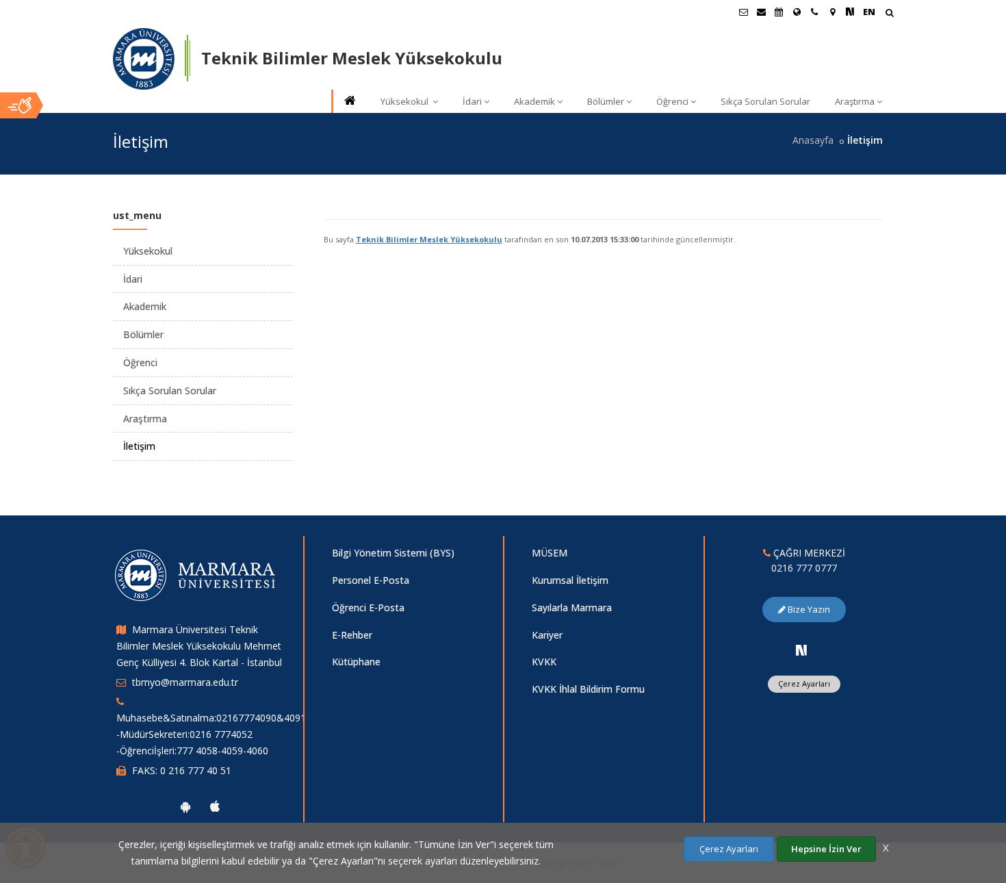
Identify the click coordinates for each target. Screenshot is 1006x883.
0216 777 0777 (804, 567)
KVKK (544, 661)
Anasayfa (813, 139)
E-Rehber (352, 634)
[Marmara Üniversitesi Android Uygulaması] (185, 806)
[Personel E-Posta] (761, 11)
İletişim (139, 445)
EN (869, 11)
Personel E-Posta (370, 580)
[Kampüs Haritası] (832, 11)
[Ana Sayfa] (349, 102)
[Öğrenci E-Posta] (743, 11)
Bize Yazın (808, 609)
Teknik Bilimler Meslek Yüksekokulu (429, 239)
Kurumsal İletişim (570, 580)
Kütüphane (356, 661)
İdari (472, 101)
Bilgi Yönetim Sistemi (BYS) (393, 552)
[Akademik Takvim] (779, 11)
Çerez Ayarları (804, 683)
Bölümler (605, 101)
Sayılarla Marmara (572, 607)
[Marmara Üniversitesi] (144, 59)
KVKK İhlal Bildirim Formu (588, 688)
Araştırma (855, 101)
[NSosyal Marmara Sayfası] (850, 11)
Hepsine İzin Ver (826, 849)
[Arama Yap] (889, 14)
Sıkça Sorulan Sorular (765, 101)
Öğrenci (672, 101)
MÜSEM (549, 552)
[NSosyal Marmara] (801, 650)
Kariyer (547, 634)
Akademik (534, 101)
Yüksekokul (405, 101)
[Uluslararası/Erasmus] (796, 11)
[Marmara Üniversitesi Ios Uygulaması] (215, 806)
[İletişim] (814, 11)
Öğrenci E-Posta (368, 607)
